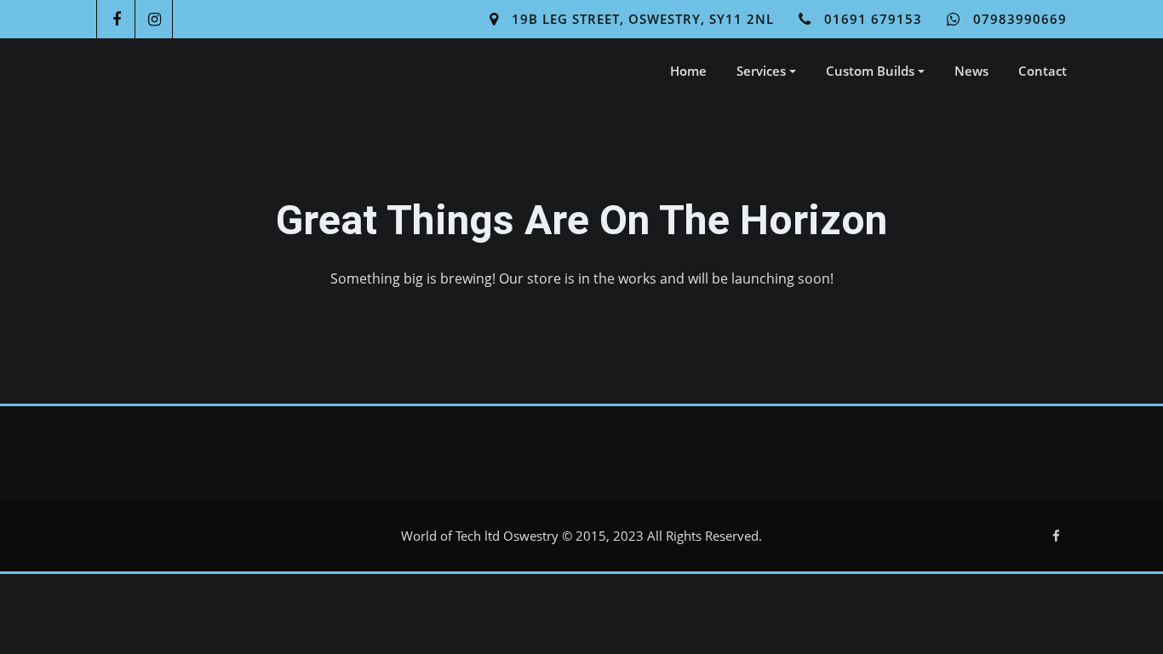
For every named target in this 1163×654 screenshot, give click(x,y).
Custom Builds (872, 70)
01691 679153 (873, 18)
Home (688, 70)
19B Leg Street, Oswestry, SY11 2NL (643, 18)
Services (762, 70)
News (971, 70)
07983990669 (1020, 18)
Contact (1042, 70)
